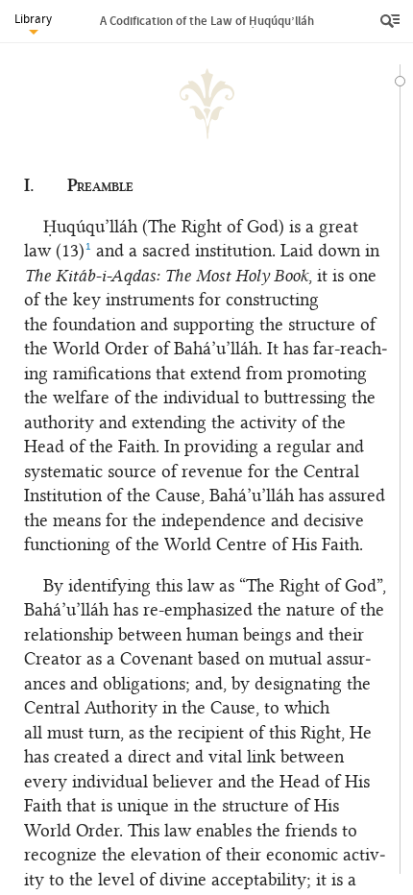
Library (33, 19)
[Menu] (392, 21)
